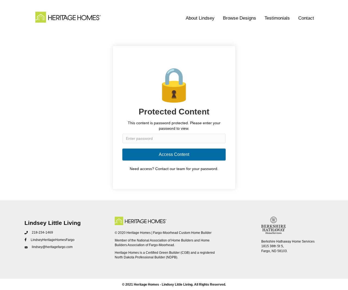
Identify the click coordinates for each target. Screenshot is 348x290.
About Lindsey (200, 18)
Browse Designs (239, 18)
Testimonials (277, 18)
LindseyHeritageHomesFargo (52, 240)
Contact (306, 18)
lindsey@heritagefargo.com (52, 247)
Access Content (174, 154)
